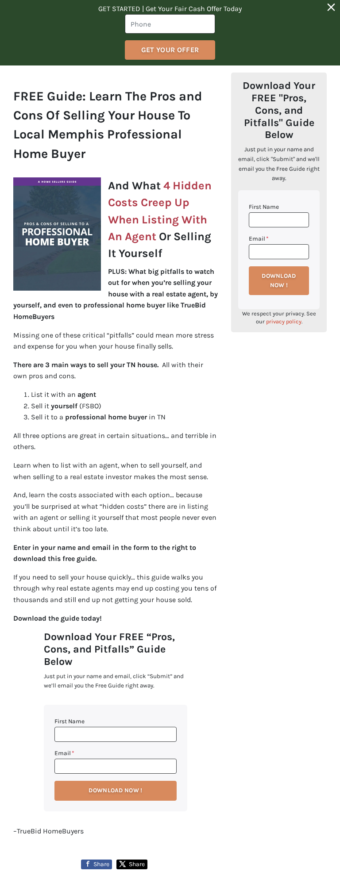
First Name (69, 721)
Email (64, 753)
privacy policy (283, 321)
